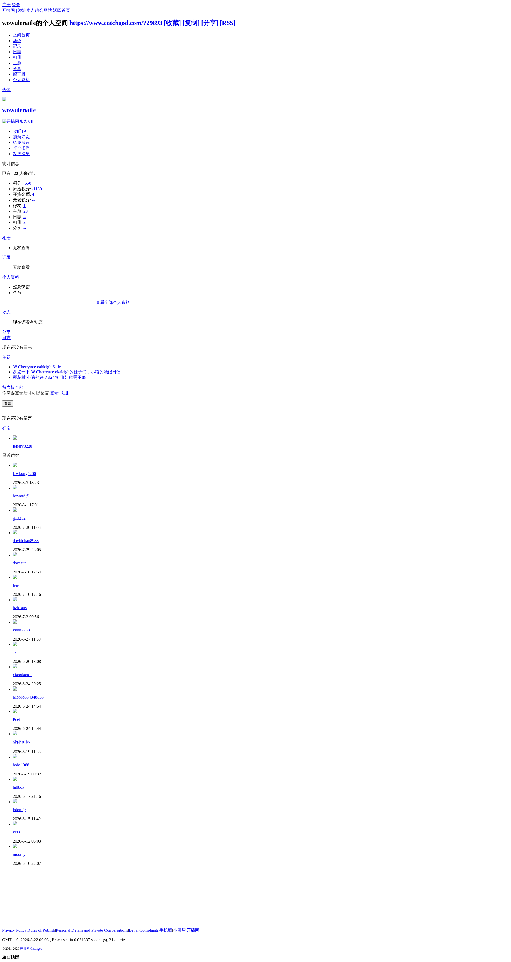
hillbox (18, 787)
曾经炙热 (21, 742)
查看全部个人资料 (113, 302)
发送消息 (21, 153)
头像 (6, 89)
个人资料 (21, 79)
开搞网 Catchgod (30, 949)
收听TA (20, 131)
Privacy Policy (14, 930)
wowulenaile (19, 109)
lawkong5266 (24, 473)
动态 (17, 40)
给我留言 (21, 142)
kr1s (16, 832)
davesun (20, 563)
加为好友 (21, 137)
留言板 (19, 74)
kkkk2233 (21, 630)
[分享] (209, 22)
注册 (6, 4)
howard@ (21, 496)
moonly (19, 854)
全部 (19, 387)
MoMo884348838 (28, 697)
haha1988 (21, 765)
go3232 (19, 518)
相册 (17, 57)
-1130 (37, 189)
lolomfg (19, 809)
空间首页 (21, 35)
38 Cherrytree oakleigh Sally (37, 367)
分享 (17, 68)
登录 (16, 4)
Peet (16, 719)
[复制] (191, 22)
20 (25, 211)
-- (33, 200)
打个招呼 (21, 148)
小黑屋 (179, 930)
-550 (27, 183)
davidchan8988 (26, 540)
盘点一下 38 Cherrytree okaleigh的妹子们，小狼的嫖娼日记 (67, 372)
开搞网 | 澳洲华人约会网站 (27, 10)
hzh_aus (20, 607)
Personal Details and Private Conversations (92, 930)
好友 (6, 428)
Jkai (16, 652)
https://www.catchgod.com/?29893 (115, 22)
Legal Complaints (144, 930)
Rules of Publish (41, 930)
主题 (17, 63)
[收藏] (172, 22)
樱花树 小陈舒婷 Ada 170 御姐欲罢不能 (49, 377)
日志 (17, 51)
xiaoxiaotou (22, 674)
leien (17, 585)
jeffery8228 (22, 446)
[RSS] (228, 22)
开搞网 (193, 930)
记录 (17, 46)
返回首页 (61, 10)
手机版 (165, 930)
